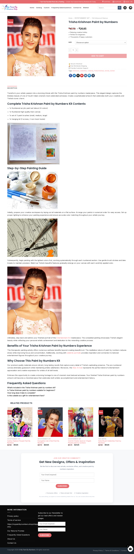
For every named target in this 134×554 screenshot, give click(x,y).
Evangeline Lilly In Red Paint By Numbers (48, 442)
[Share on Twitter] (74, 75)
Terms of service (14, 520)
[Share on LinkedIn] (89, 75)
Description (12, 88)
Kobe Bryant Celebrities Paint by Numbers (109, 442)
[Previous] (7, 428)
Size (70, 42)
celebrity (90, 71)
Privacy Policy (98, 550)
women (112, 71)
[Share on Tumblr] (93, 75)
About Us (11, 539)
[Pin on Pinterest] (82, 75)
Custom (47, 8)
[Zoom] (10, 74)
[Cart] (130, 7)
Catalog (39, 8)
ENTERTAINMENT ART (82, 18)
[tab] (12, 88)
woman (107, 71)
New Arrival (77, 368)
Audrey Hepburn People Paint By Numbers (18, 442)
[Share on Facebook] (70, 75)
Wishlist (86, 8)
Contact (124, 550)
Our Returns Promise (15, 531)
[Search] (119, 7)
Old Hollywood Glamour (100, 18)
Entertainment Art (63, 338)
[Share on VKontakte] (85, 75)
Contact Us (77, 8)
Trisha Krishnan (99, 71)
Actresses (76, 71)
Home (32, 8)
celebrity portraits (74, 353)
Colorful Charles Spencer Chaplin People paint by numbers (79, 442)
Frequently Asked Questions (61, 8)
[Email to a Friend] (78, 75)
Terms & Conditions (112, 550)
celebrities (83, 71)
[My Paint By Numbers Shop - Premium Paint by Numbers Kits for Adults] (14, 8)
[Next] (126, 428)
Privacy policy (13, 516)
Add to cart (97, 56)
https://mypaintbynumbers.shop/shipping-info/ (24, 525)
